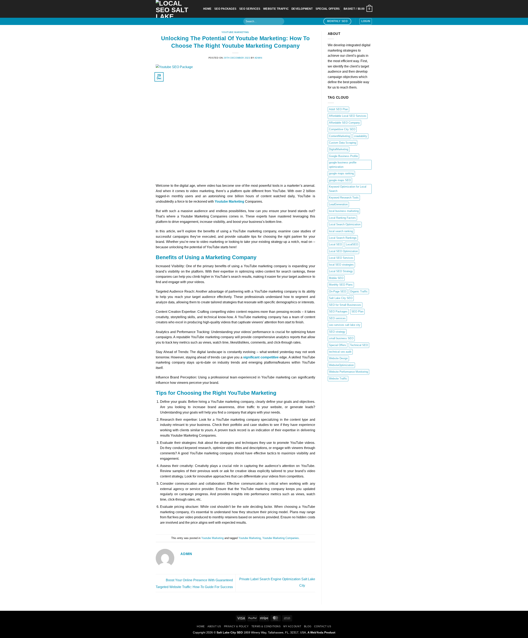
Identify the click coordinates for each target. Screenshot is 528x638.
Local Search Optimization (345, 224)
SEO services (337, 318)
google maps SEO (340, 180)
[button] (358, 9)
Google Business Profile (343, 156)
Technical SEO (359, 345)
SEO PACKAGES (225, 8)
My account (292, 626)
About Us (214, 626)
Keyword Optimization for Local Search (347, 188)
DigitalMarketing (338, 149)
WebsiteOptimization (341, 365)
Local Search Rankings (343, 237)
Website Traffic (338, 378)
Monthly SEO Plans (341, 284)
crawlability (360, 136)
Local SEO (335, 244)
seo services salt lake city (344, 324)
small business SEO (341, 338)
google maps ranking (341, 173)
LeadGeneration (338, 204)
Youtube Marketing (235, 32)
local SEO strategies (341, 264)
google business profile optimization (342, 164)
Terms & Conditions (266, 626)
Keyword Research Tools (344, 197)
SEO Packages (338, 311)
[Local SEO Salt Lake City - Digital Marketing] (176, 9)
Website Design (338, 358)
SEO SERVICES (249, 8)
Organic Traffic (359, 291)
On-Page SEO (337, 291)
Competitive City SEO (342, 129)
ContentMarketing (339, 136)
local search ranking (341, 231)
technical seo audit (340, 351)
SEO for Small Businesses (345, 304)
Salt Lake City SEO (340, 298)
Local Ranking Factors (342, 217)
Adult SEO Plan (338, 109)
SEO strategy (337, 331)
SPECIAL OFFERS (328, 8)
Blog (307, 626)
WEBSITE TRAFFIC (276, 8)
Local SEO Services (341, 257)
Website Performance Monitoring (348, 371)
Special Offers (337, 345)
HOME (207, 8)
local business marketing (344, 211)
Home (201, 626)
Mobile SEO (336, 278)
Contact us (322, 626)
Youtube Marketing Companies (280, 538)
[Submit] (280, 21)
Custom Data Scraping (342, 142)
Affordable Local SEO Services (347, 115)
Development (302, 8)
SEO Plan (357, 311)
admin (258, 58)
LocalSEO (352, 244)
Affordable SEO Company (344, 122)
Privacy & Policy (236, 626)
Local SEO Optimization (343, 251)
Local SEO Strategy (341, 271)
